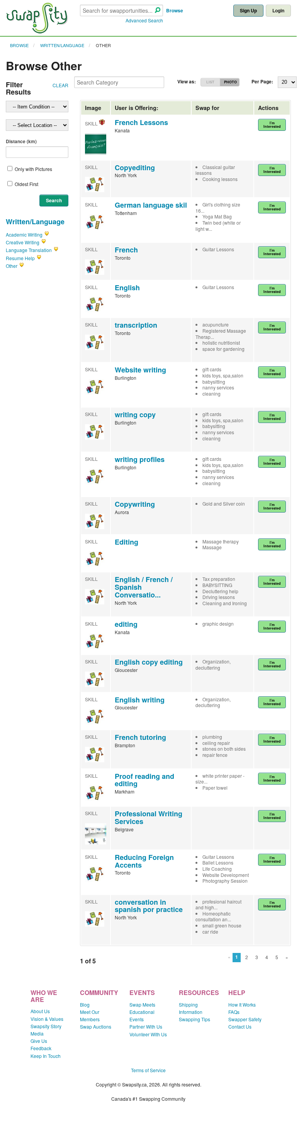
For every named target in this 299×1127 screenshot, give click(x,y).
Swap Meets (142, 1004)
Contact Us (239, 1026)
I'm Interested (272, 124)
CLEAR (60, 85)
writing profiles (140, 459)
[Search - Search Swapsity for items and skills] (158, 10)
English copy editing (149, 662)
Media (37, 1033)
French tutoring (140, 737)
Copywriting (135, 504)
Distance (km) (21, 141)
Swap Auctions (95, 1026)
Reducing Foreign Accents (144, 861)
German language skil (151, 205)
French (126, 250)
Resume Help (20, 258)
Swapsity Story (46, 1026)
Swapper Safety (245, 1019)
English (127, 288)
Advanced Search (144, 20)
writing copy (135, 415)
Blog (85, 1004)
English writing (140, 700)
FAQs (234, 1012)
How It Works (242, 1004)
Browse (174, 10)
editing (126, 624)
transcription (136, 325)
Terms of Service (148, 1070)
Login (278, 10)
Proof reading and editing (144, 780)
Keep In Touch (46, 1056)
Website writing (140, 370)
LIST (210, 82)
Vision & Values (47, 1018)
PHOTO (230, 82)
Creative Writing (22, 242)
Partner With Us (145, 1026)
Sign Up (248, 10)
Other (103, 45)
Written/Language (62, 45)
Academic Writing (24, 234)
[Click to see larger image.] (95, 152)
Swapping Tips (194, 1019)
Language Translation (29, 250)
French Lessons (141, 122)
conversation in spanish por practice (149, 906)
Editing (126, 542)
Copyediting (135, 167)
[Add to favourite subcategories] (47, 234)
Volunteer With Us (148, 1034)
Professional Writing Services (148, 817)
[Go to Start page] (37, 31)
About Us (40, 1011)
